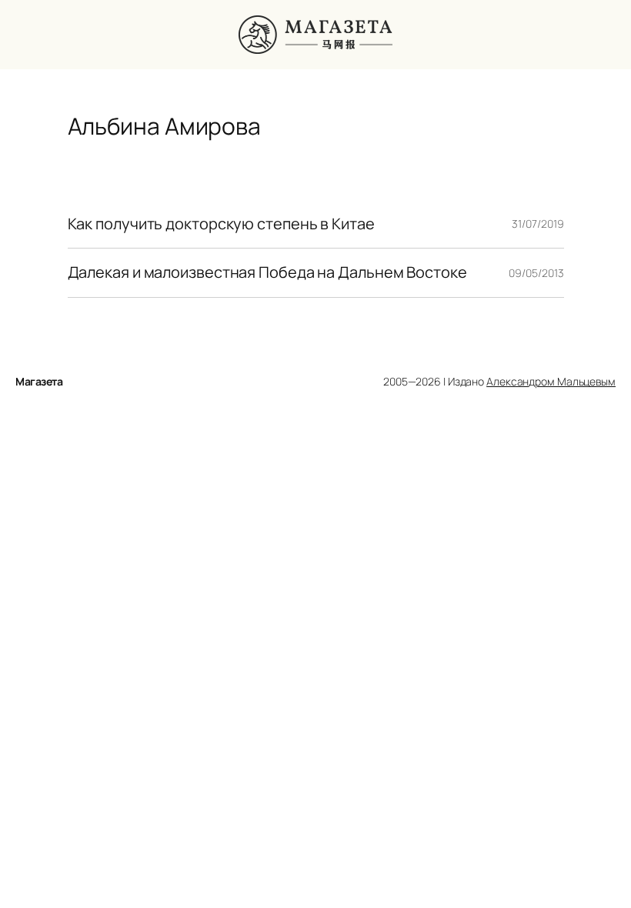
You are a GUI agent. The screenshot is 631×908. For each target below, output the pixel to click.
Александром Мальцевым (551, 381)
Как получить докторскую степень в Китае (221, 223)
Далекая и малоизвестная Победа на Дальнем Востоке (267, 272)
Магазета (38, 381)
